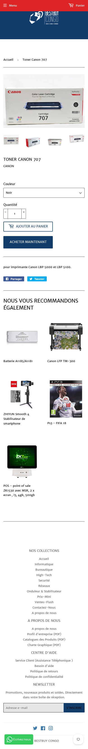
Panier (80, 5)
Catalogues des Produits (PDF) (44, 639)
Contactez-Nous (44, 607)
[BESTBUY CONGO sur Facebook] (43, 729)
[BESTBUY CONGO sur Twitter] (35, 729)
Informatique (44, 564)
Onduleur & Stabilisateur (44, 591)
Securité (44, 580)
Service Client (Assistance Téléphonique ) (44, 660)
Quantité (10, 205)
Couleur (9, 184)
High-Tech (44, 575)
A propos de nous (44, 613)
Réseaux (44, 586)
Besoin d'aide (44, 666)
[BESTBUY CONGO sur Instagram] (51, 729)
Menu (13, 5)
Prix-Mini (44, 597)
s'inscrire (74, 708)
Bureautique (44, 570)
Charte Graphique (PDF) (44, 645)
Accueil (8, 60)
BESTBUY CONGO (46, 741)
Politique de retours (44, 671)
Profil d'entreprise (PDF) (44, 634)
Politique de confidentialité (44, 677)
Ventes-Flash (44, 602)
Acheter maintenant (28, 242)
